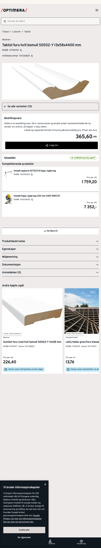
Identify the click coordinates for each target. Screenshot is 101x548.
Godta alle (24, 530)
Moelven (6, 39)
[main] (24, 513)
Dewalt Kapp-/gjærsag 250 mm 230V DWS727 (37, 196)
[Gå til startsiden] (14, 10)
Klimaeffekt (10, 157)
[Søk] (3, 21)
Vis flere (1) (52, 231)
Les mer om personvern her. (20, 522)
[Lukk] (45, 484)
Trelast (5, 31)
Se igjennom (24, 537)
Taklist (27, 31)
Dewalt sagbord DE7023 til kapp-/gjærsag (35, 170)
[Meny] (96, 10)
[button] (50, 106)
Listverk (16, 31)
